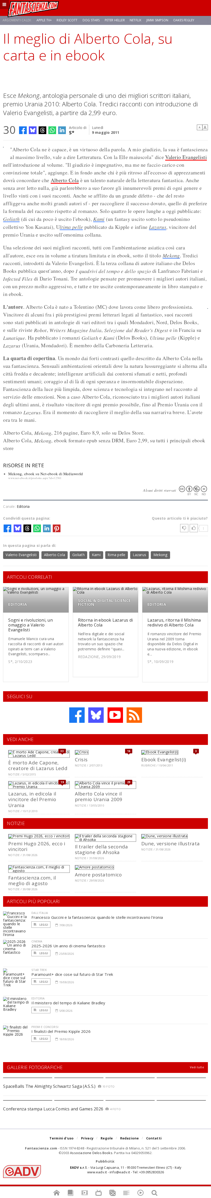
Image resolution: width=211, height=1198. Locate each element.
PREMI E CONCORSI (44, 1026)
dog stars (91, 20)
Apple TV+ (44, 20)
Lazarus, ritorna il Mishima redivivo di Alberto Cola (174, 622)
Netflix (135, 20)
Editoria (23, 506)
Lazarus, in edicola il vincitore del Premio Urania (32, 799)
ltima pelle (71, 226)
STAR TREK (39, 969)
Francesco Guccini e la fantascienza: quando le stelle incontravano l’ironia (97, 917)
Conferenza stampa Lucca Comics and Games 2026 (53, 1109)
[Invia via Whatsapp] (52, 130)
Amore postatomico (98, 874)
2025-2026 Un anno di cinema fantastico (68, 945)
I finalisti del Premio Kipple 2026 (61, 1031)
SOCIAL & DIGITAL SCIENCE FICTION (104, 602)
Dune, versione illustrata (170, 843)
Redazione (129, 1138)
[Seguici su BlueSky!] (96, 715)
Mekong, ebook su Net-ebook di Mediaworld (45, 473)
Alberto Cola (65, 180)
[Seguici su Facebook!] (77, 715)
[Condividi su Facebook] (23, 130)
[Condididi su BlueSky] (32, 130)
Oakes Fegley (183, 20)
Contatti (154, 1138)
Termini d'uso (61, 1138)
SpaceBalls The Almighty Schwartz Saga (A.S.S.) (49, 1086)
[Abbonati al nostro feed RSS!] (134, 715)
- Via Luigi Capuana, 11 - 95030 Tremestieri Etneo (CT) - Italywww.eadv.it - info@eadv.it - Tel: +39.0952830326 (125, 1169)
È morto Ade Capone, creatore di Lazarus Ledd (37, 765)
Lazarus (157, 226)
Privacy (87, 1138)
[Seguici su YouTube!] (115, 715)
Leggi (43, 924)
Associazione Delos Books (91, 1152)
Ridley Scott (67, 20)
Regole (107, 1138)
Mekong (171, 255)
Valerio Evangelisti (186, 157)
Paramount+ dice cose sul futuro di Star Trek (72, 974)
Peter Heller (115, 20)
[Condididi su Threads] (42, 130)
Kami (98, 219)
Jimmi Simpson (157, 20)
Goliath (11, 219)
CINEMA (36, 941)
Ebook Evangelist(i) (163, 759)
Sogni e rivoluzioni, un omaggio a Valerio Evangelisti (30, 625)
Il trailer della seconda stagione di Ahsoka (101, 849)
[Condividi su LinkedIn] (62, 130)
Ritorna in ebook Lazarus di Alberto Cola (105, 622)
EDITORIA (17, 604)
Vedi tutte (197, 1067)
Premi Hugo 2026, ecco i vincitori (36, 846)
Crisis (81, 759)
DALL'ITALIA (39, 912)
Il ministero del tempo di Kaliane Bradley (68, 1002)
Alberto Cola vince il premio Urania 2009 (98, 796)
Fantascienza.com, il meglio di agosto (32, 880)
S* (71, 132)
